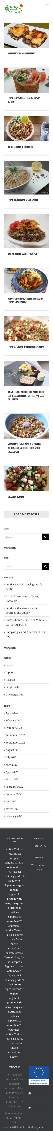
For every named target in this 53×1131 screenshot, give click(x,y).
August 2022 (13, 750)
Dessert (10, 665)
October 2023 (14, 727)
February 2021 (14, 816)
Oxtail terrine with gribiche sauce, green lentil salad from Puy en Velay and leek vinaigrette (26, 396)
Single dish (12, 687)
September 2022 (15, 742)
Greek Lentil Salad (16, 497)
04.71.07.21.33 (14, 1118)
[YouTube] (36, 846)
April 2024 (12, 713)
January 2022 (13, 794)
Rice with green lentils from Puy (22, 253)
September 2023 (15, 735)
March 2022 (13, 779)
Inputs (9, 672)
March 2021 (12, 808)
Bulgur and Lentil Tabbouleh (20, 147)
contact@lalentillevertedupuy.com (24, 1127)
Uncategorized (14, 694)
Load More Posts (26, 514)
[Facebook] (32, 846)
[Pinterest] (45, 846)
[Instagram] (41, 846)
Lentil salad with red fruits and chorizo (26, 347)
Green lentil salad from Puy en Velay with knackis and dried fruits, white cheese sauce (24, 448)
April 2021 (11, 801)
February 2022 (14, 786)
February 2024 (14, 720)
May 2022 (11, 764)
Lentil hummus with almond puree (23, 200)
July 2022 (11, 757)
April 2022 (12, 772)
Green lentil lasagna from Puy (21, 53)
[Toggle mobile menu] (47, 5)
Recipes (10, 679)
